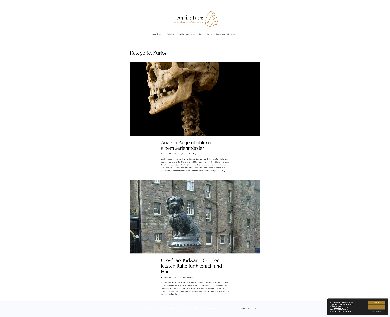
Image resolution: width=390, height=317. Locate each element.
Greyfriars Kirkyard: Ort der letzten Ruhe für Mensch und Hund (191, 266)
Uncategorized (194, 154)
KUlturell (172, 154)
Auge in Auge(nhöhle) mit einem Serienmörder (188, 145)
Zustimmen (376, 303)
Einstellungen (338, 308)
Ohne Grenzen (187, 277)
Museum (185, 154)
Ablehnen (377, 307)
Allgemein (164, 154)
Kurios (179, 154)
